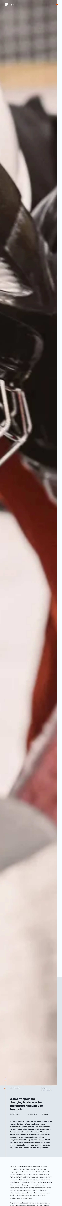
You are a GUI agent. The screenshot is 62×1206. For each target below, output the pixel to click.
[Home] (9, 4)
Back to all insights (15, 1088)
